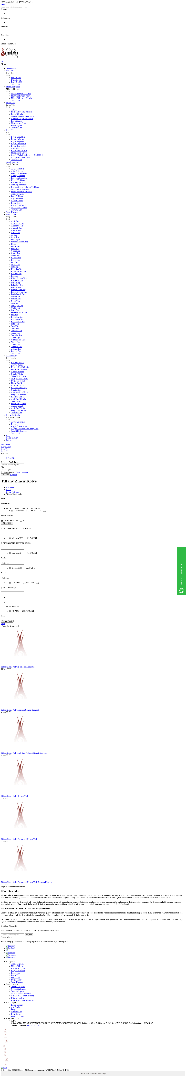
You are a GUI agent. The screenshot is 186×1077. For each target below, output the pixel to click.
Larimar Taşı (16, 287)
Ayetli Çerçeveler (18, 422)
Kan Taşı (14, 276)
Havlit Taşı (15, 260)
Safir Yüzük (16, 401)
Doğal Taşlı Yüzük (18, 410)
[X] (8, 950)
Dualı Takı (10, 71)
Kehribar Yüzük (17, 362)
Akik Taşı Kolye (17, 385)
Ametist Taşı (16, 230)
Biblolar (14, 424)
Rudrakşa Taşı (17, 317)
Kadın (8, 490)
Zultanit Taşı (16, 349)
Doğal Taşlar (11, 214)
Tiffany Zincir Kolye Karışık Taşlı (14, 796)
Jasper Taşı (15, 264)
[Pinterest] (10, 946)
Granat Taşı (15, 251)
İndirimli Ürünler (18, 1016)
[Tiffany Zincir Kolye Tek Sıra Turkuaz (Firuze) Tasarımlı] (20, 751)
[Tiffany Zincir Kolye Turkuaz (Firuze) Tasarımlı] (20, 708)
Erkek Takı (10, 103)
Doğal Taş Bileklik (18, 394)
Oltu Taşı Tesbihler (18, 185)
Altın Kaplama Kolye (19, 392)
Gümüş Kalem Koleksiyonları (23, 116)
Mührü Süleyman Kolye (20, 96)
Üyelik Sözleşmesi (18, 989)
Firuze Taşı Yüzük (18, 404)
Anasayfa (10, 487)
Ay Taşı (14, 235)
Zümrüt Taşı (16, 351)
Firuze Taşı (15, 246)
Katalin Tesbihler (18, 180)
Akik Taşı (15, 221)
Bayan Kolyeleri (17, 139)
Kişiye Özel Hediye (19, 426)
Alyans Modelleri (18, 148)
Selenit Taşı (15, 283)
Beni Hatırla (9, 472)
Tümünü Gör (16, 84)
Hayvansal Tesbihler (19, 178)
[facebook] (10, 948)
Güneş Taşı (15, 253)
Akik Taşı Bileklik (18, 399)
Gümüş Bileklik (17, 372)
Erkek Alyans (16, 125)
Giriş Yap (4, 449)
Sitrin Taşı (15, 328)
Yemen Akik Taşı (18, 340)
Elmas (13, 244)
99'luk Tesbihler (17, 169)
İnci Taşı (14, 262)
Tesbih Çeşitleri (12, 162)
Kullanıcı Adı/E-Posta (9, 462)
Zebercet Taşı (16, 347)
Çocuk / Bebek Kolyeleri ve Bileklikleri (27, 155)
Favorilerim (5, 444)
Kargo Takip (6, 447)
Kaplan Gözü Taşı (18, 271)
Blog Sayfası (16, 1014)
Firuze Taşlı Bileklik (19, 369)
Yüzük (14, 109)
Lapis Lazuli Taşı (18, 294)
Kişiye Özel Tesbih (18, 205)
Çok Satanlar (11, 356)
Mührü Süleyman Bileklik (21, 98)
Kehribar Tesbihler (18, 182)
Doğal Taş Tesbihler (19, 173)
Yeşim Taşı (15, 342)
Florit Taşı (15, 248)
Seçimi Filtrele (7, 621)
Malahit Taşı (16, 296)
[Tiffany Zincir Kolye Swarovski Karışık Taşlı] (20, 837)
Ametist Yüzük (17, 406)
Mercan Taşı (16, 299)
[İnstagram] (11, 957)
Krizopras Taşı (17, 280)
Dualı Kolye (16, 80)
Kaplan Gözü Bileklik (20, 367)
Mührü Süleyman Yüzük (21, 93)
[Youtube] (10, 953)
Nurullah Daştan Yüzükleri (22, 119)
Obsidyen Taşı (17, 305)
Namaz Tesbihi (17, 201)
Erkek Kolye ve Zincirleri (21, 112)
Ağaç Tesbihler (17, 198)
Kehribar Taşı (16, 274)
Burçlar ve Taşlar (18, 971)
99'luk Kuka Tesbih (19, 207)
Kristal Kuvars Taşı (19, 278)
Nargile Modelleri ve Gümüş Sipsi (24, 429)
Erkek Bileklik (17, 114)
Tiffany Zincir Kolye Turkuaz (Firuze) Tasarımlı (20, 710)
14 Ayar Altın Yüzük (19, 378)
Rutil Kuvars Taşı (18, 321)
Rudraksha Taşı (17, 319)
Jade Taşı (14, 267)
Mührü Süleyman (13, 87)
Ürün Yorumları (17, 998)
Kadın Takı (10, 130)
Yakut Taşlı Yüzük (18, 376)
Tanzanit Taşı (16, 331)
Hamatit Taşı (16, 258)
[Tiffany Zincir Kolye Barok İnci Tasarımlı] (20, 664)
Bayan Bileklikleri (18, 144)
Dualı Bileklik (16, 82)
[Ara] (26, 7)
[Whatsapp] (11, 955)
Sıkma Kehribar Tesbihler (21, 191)
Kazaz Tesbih (16, 203)
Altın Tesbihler (17, 171)
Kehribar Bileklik (18, 397)
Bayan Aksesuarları (19, 150)
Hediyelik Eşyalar (13, 415)
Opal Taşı (15, 310)
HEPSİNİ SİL (7, 523)
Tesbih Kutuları (17, 194)
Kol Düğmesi (16, 121)
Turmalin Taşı (16, 335)
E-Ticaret (86, 1073)
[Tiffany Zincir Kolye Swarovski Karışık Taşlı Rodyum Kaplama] (20, 880)
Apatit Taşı (15, 233)
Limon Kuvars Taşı (19, 292)
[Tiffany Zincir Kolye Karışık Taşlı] (20, 794)
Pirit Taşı (14, 315)
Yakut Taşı (15, 337)
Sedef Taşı (15, 326)
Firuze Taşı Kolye (18, 383)
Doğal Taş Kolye (18, 381)
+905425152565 (33, 1025)
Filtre (3, 624)
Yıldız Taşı (15, 344)
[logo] (93, 53)
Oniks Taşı (15, 308)
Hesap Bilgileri (12, 438)
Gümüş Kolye (16, 390)
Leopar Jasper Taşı (18, 290)
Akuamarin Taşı (17, 223)
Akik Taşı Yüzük (18, 408)
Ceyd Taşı (15, 237)
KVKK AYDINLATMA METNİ (24, 1000)
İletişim (9, 440)
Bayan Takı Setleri (18, 146)
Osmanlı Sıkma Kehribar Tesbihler (25, 187)
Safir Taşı (15, 324)
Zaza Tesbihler (17, 196)
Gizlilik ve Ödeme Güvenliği (22, 996)
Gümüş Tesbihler (18, 176)
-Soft (81, 1073)
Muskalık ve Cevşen (19, 123)
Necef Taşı (15, 301)
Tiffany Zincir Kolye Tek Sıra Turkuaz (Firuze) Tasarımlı (24, 753)
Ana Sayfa (15, 1007)
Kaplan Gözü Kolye (19, 388)
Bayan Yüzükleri (18, 137)
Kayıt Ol (4, 451)
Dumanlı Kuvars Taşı (19, 242)
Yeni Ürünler (11, 68)
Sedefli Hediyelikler (19, 431)
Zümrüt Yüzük (17, 365)
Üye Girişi (10, 458)
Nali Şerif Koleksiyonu (20, 157)
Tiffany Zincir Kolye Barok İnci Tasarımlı (17, 667)
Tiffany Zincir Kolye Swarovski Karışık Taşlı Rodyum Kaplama (26, 882)
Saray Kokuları (12, 212)
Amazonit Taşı (17, 226)
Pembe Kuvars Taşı (19, 312)
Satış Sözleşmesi (17, 991)
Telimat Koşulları (18, 987)
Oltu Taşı (14, 303)
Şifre (3, 467)
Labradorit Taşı (17, 285)
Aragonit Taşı (16, 228)
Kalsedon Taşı (17, 269)
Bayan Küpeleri (17, 141)
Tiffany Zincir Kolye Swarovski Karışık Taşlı (19, 839)
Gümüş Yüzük (17, 374)
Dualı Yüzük (16, 78)
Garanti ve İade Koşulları (21, 993)
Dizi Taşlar (15, 239)
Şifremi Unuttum (21, 472)
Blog (8, 435)
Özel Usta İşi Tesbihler (20, 189)
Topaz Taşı (15, 333)
